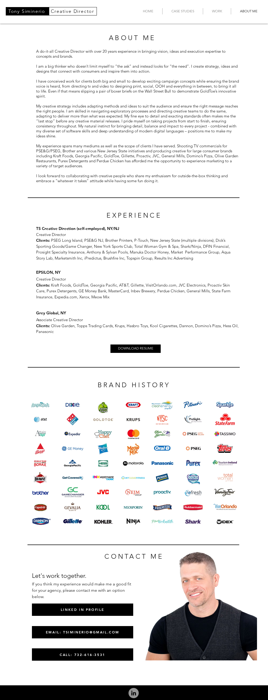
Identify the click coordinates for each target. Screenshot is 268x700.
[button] (183, 11)
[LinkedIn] (134, 693)
